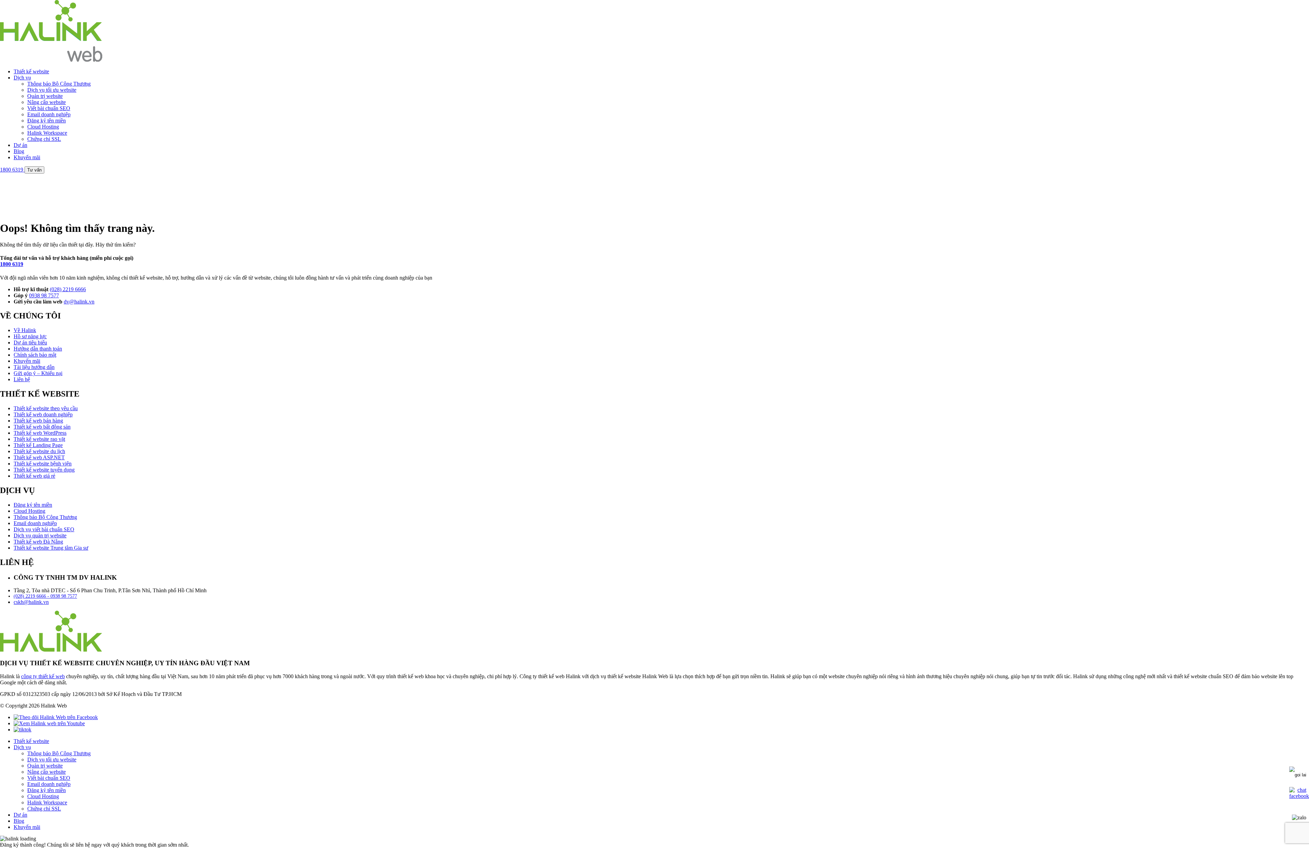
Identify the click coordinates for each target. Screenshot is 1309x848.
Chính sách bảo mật (35, 355)
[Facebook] (56, 717)
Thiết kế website (31, 71)
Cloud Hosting (43, 127)
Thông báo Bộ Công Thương (59, 84)
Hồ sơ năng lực (30, 336)
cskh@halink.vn (31, 602)
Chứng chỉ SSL (44, 139)
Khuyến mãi (27, 157)
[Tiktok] (22, 729)
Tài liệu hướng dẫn (34, 367)
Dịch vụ (22, 77)
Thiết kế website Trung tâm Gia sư (51, 548)
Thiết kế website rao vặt (39, 439)
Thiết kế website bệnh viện (43, 463)
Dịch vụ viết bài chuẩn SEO (44, 529)
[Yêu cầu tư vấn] (1297, 773)
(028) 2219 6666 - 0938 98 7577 (45, 596)
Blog (19, 151)
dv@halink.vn (79, 301)
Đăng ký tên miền (46, 120)
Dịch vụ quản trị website (40, 535)
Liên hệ (22, 379)
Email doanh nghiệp (49, 114)
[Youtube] (49, 723)
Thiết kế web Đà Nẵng (38, 542)
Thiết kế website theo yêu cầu (46, 408)
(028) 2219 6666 (68, 289)
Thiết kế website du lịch (39, 451)
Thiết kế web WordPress (40, 433)
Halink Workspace (47, 133)
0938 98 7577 (44, 295)
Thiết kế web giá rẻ (34, 476)
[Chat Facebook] (1299, 796)
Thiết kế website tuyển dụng (44, 470)
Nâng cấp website (46, 102)
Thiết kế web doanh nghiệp (43, 414)
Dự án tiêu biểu (30, 342)
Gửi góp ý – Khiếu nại (38, 373)
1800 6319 (11, 264)
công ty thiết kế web (43, 676)
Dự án (20, 145)
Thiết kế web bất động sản (42, 427)
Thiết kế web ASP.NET (39, 457)
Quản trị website (45, 96)
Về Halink (25, 330)
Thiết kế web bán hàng (38, 420)
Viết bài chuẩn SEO (48, 108)
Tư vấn (34, 170)
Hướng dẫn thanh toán (38, 349)
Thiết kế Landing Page (38, 445)
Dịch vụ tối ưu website (51, 90)
